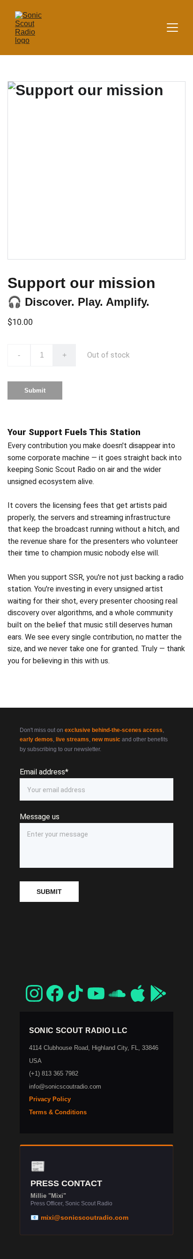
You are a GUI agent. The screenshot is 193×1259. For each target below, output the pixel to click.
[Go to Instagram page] (34, 993)
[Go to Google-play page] (158, 993)
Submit (34, 390)
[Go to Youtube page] (96, 993)
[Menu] (172, 27)
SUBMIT (49, 891)
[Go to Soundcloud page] (117, 993)
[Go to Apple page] (137, 993)
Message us (39, 816)
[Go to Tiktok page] (75, 993)
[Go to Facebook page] (54, 993)
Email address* (44, 771)
